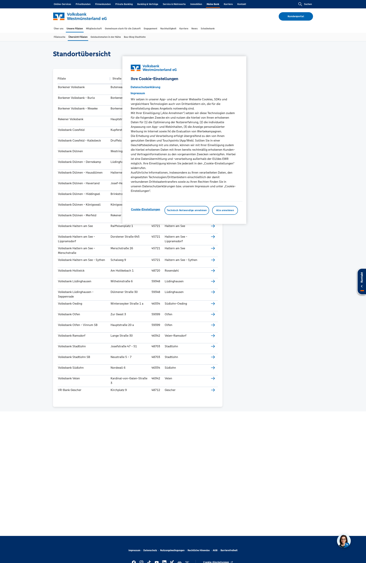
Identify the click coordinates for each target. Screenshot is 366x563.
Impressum (134, 550)
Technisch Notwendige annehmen (187, 210)
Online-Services (62, 4)
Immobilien (196, 4)
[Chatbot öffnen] (344, 541)
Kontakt (241, 4)
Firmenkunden (103, 4)
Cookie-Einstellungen (145, 209)
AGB (215, 550)
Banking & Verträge (147, 4)
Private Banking (124, 4)
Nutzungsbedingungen (172, 550)
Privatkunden (83, 4)
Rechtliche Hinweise (199, 550)
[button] (83, 78)
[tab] (58, 28)
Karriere (228, 4)
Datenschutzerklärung (145, 87)
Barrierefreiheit (229, 550)
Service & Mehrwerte (174, 4)
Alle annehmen (225, 210)
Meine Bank (213, 4)
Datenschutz (150, 550)
